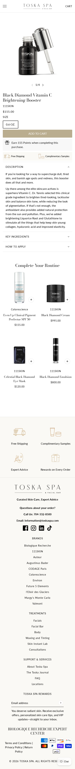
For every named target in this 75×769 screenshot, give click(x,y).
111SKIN (8, 106)
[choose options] (31, 299)
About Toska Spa (37, 666)
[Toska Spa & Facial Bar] (37, 6)
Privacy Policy (13, 747)
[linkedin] (42, 528)
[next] (43, 85)
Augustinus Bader (37, 562)
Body (37, 632)
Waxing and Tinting (38, 637)
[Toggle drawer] (5, 6)
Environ (37, 580)
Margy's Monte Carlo (37, 597)
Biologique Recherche (37, 545)
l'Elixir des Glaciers (37, 591)
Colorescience (37, 574)
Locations (37, 684)
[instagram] (33, 528)
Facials (37, 620)
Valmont (37, 603)
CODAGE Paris (38, 568)
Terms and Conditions (18, 743)
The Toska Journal (38, 672)
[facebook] (25, 528)
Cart (68, 6)
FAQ (37, 678)
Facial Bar (38, 626)
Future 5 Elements (37, 586)
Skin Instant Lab (38, 643)
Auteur (37, 557)
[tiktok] (50, 528)
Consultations (37, 649)
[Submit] (60, 702)
